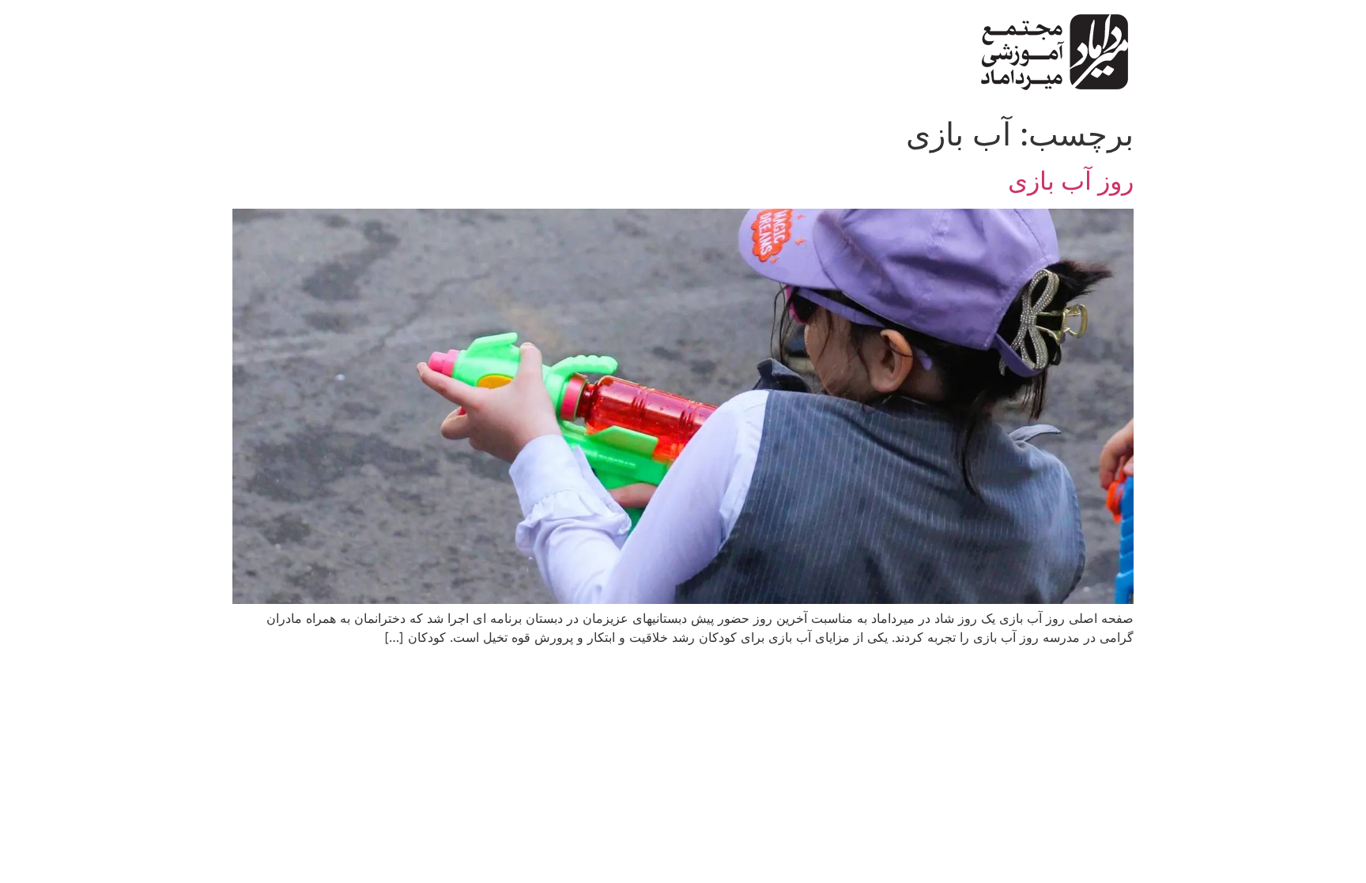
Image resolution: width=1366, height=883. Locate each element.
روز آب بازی (1071, 180)
